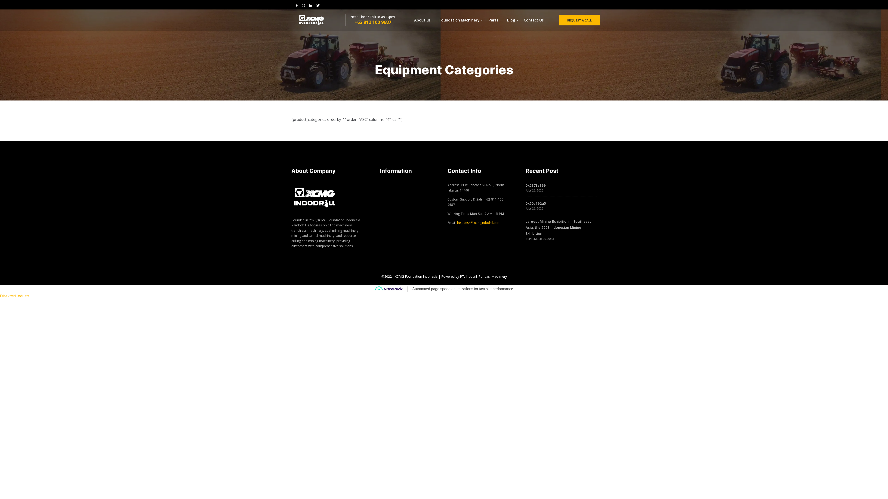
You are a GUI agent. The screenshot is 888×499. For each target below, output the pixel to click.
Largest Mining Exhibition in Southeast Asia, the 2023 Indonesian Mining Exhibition (558, 227)
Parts (493, 20)
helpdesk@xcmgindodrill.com (478, 222)
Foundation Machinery (459, 20)
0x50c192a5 (536, 203)
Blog (511, 20)
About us (422, 20)
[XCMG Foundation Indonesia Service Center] (316, 20)
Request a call (579, 20)
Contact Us (534, 20)
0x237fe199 (536, 185)
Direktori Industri (15, 295)
